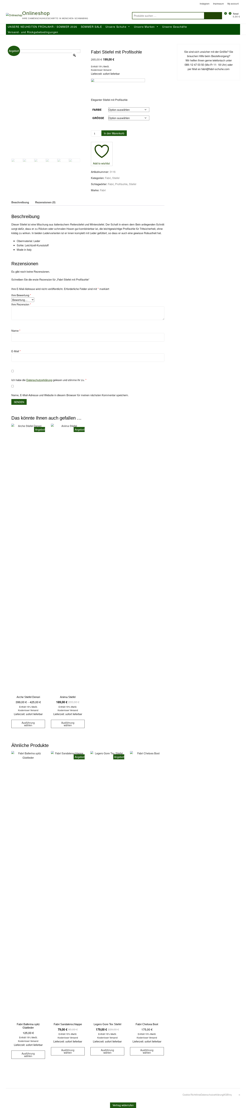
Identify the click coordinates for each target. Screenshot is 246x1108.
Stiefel (115, 178)
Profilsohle (121, 184)
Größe (98, 118)
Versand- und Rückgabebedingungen (33, 32)
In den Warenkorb (114, 133)
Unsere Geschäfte (174, 26)
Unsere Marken (144, 26)
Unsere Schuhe (116, 26)
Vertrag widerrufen (123, 1105)
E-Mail (16, 351)
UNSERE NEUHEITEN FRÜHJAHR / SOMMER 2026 (42, 26)
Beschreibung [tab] (20, 202)
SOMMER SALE (91, 26)
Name (15, 330)
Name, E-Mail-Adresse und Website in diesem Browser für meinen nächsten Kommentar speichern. (70, 395)
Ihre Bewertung (21, 295)
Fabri (108, 178)
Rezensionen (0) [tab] (45, 202)
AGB (225, 1094)
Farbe (97, 110)
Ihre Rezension (21, 304)
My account (233, 3)
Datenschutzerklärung (39, 380)
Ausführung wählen (28, 724)
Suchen (213, 15)
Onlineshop (36, 13)
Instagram (204, 3)
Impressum (218, 3)
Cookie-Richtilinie (192, 1094)
